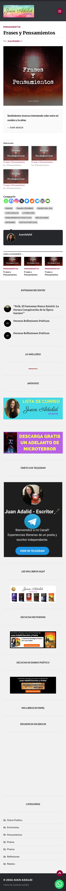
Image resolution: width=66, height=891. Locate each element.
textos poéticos (28, 222)
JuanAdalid (13, 41)
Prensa (10, 849)
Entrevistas (13, 827)
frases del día (44, 208)
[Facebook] (11, 201)
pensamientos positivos (18, 218)
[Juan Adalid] (33, 11)
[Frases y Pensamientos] (16, 153)
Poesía (10, 841)
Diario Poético (14, 820)
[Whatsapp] (6, 201)
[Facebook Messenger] (27, 201)
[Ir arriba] (60, 873)
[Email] (47, 201)
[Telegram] (37, 201)
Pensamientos (12, 27)
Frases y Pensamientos (14, 162)
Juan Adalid (12, 213)
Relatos (11, 863)
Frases (9, 208)
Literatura (29, 213)
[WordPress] (42, 201)
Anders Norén (21, 885)
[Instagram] (16, 201)
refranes (10, 222)
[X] (21, 201)
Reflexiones (42, 218)
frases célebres (25, 208)
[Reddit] (32, 201)
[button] (59, 884)
